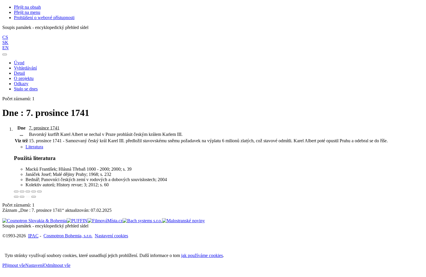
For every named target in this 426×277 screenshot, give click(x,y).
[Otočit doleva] (16, 197)
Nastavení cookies (111, 235)
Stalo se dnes (26, 88)
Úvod (19, 62)
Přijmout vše (13, 265)
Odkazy (21, 83)
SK (5, 42)
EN (5, 47)
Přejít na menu (27, 12)
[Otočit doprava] (22, 197)
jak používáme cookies (202, 255)
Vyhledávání (25, 67)
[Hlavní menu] (4, 54)
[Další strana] (33, 197)
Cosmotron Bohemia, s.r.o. (67, 235)
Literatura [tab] (34, 146)
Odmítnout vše (56, 265)
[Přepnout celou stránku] (33, 191)
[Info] (39, 191)
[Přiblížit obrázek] (16, 191)
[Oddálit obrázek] (22, 191)
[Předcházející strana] (28, 197)
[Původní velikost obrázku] (28, 191)
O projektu (24, 78)
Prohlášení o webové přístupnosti (44, 17)
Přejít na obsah (27, 7)
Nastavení (34, 265)
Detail (19, 73)
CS (5, 37)
